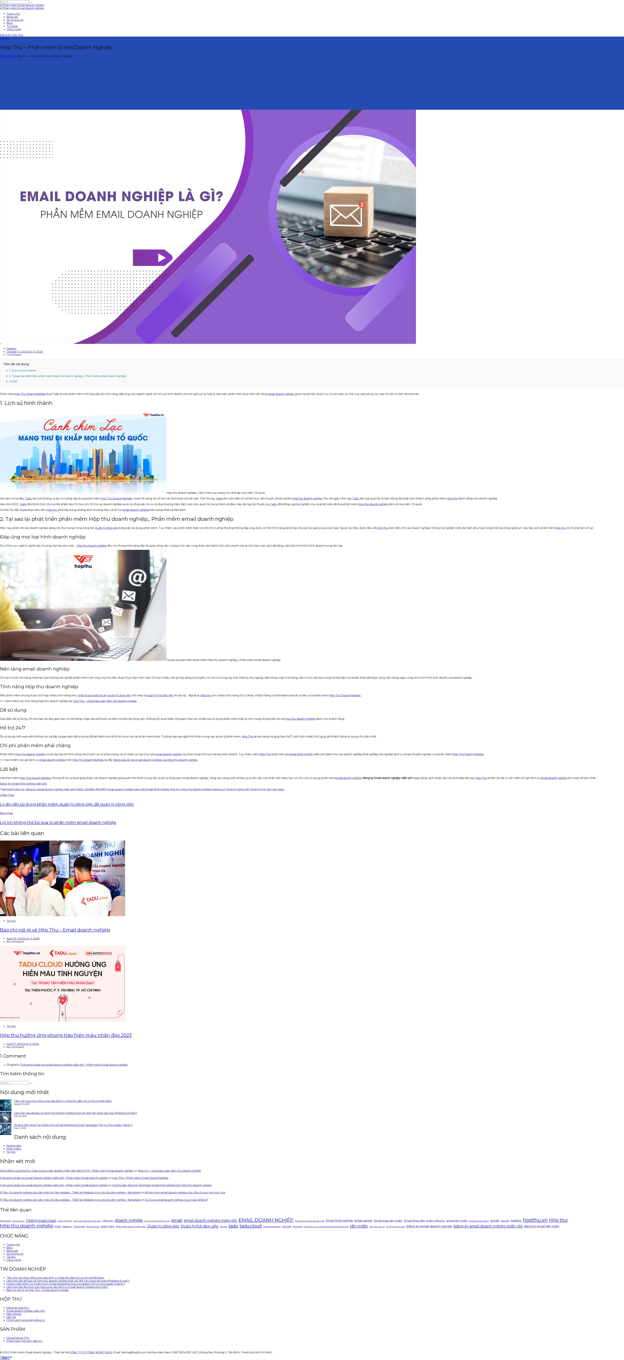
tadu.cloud (251, 1225)
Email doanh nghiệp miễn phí (25, 1311)
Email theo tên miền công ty (424, 1220)
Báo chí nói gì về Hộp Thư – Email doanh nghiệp (55, 930)
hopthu (11, 348)
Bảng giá (12, 17)
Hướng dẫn (13, 1145)
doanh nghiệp (129, 1220)
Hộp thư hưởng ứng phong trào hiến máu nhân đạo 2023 (65, 1035)
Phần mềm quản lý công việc (131, 1226)
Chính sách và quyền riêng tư (25, 1320)
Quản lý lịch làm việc (263, 789)
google (505, 1220)
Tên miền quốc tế (377, 1227)
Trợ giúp (12, 26)
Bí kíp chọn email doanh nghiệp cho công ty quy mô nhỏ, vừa (185, 1192)
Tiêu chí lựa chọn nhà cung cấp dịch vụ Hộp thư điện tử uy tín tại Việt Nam (63, 1101)
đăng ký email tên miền (541, 1226)
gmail (494, 1220)
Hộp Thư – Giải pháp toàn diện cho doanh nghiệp (105, 701)
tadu (281, 789)
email (176, 1220)
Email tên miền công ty (479, 1221)
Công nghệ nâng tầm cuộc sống (87, 1221)
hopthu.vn (219, 789)
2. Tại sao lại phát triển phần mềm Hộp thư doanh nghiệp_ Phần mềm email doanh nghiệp (67, 376)
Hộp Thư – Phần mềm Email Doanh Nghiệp (140, 1178)
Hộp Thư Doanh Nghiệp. (345, 695)
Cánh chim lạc (16, 789)
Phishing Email (92, 1227)
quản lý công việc (119, 695)
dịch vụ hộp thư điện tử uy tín (157, 1221)
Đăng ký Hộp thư (17, 1307)
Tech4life (287, 1226)
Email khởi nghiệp (157, 789)
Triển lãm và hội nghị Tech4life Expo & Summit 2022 (326, 1227)
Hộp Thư (247, 736)
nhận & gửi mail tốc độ (92, 695)
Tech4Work (297, 1227)
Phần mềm (13, 1148)
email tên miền (457, 1220)
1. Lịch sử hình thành (22, 370)
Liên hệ (11, 1317)
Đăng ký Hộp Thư (11, 35)
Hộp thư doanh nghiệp (307, 498)
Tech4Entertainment (272, 1227)
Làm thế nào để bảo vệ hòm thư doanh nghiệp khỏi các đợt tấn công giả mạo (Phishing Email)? (75, 1113)
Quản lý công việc (106, 528)
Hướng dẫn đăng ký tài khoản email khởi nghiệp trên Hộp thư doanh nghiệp (162, 1185)
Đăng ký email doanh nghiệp (429, 1226)
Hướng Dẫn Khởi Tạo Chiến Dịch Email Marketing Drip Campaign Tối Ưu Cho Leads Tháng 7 (73, 1125)
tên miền (359, 1226)
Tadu (28, 498)
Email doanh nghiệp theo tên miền (310, 1221)
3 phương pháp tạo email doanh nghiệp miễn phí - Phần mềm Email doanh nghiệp (74, 1064)
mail (58, 1226)
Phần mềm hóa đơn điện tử (24, 1341)
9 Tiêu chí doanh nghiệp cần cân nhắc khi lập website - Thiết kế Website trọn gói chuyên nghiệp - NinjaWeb (70, 1192)
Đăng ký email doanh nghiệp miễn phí (50, 789)
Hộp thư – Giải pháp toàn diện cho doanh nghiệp (169, 1170)
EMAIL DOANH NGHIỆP (91, 789)
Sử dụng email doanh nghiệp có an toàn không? (176, 1199)
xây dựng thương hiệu (395, 1227)
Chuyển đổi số (18, 1221)
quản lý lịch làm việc (160, 695)
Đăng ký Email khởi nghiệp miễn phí (23, 783)
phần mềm (107, 1226)
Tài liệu (11, 1257)
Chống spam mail (41, 1220)
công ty (108, 1220)
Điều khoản (14, 1314)
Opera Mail (79, 1226)
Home (4, 56)
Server (223, 1226)
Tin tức (4, 38)
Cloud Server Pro (17, 1338)
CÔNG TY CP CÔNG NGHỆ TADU (91, 1352)
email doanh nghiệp (281, 394)
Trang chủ (13, 13)
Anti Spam (5, 1221)
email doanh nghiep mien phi (126, 789)
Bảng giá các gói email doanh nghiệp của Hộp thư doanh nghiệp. (156, 760)
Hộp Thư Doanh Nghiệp (30, 394)
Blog (9, 23)
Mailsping (67, 1226)
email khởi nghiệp (301, 754)
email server (363, 1220)
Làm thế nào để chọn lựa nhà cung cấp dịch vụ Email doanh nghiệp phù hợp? (57, 1287)
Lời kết (13, 381)
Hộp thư (452, 498)
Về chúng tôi (14, 20)
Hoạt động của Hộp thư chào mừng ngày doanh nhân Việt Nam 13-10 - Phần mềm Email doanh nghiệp (66, 1170)
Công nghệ (13, 29)
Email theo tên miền (388, 1220)
